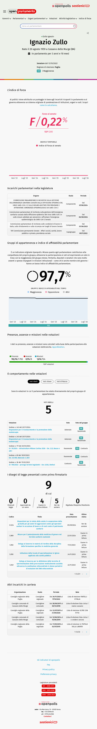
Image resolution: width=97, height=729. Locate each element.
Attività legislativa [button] (67, 18)
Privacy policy (48, 669)
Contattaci (47, 716)
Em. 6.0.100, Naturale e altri (19, 458)
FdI (38, 71)
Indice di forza (85, 18)
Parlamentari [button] (18, 18)
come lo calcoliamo (48, 105)
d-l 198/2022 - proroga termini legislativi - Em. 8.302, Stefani (32, 465)
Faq (48, 665)
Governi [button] (5, 18)
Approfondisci (58, 347)
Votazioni (53, 18)
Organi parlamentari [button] (36, 18)
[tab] (34, 381)
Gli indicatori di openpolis (48, 660)
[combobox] (48, 26)
